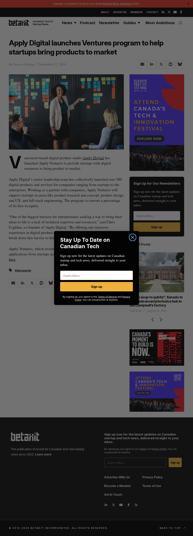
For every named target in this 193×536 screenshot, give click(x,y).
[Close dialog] (132, 237)
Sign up (96, 287)
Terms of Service (107, 296)
